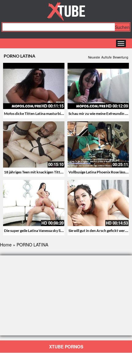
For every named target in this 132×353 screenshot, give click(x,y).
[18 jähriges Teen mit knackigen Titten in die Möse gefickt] (33, 144)
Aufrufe (106, 57)
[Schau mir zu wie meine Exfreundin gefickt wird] (98, 86)
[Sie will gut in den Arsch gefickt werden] (98, 203)
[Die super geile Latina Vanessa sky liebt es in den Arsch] (33, 203)
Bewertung (120, 57)
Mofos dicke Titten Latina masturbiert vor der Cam (45, 113)
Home (6, 244)
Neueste (94, 57)
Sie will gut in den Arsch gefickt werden (99, 230)
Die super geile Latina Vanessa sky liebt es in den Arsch (47, 230)
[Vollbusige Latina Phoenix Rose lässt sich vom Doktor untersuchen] (98, 144)
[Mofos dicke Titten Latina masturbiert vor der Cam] (33, 86)
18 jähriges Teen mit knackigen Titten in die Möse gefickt (49, 172)
